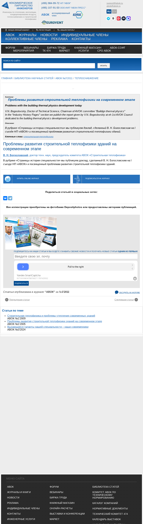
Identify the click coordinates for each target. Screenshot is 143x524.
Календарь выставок (106, 519)
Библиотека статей (105, 486)
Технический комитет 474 (110, 514)
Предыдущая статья (19, 300)
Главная (6, 78)
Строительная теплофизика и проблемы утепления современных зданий (51, 315)
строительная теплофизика (38, 136)
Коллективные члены (26, 39)
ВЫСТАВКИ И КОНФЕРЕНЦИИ (67, 513)
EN (114, 11)
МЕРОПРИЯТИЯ (23, 50)
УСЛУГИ (83, 50)
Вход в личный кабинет (19, 30)
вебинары (31, 47)
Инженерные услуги (21, 519)
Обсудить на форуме (129, 292)
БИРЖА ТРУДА (58, 497)
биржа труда (56, 47)
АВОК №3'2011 (64, 78)
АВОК (10, 35)
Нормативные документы (110, 508)
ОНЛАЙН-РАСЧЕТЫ (61, 508)
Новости (48, 35)
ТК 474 (47, 50)
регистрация (45, 30)
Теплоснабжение (87, 78)
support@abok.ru (115, 3)
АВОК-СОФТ (117, 47)
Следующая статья (124, 300)
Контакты (81, 39)
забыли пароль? (67, 30)
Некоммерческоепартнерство (21, 6)
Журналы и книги (19, 492)
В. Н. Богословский (15, 155)
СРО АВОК (104, 50)
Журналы (27, 35)
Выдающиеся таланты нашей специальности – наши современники (47, 326)
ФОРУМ (10, 47)
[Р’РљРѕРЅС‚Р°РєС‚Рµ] (5, 198)
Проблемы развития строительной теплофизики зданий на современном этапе (54, 321)
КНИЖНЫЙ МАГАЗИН (62, 503)
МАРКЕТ (64, 50)
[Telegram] (10, 198)
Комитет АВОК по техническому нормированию (104, 495)
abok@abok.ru (114, 6)
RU (109, 11)
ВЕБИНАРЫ (56, 492)
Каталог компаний (105, 503)
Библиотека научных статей (33, 78)
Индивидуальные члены (84, 35)
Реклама (59, 39)
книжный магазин (87, 47)
